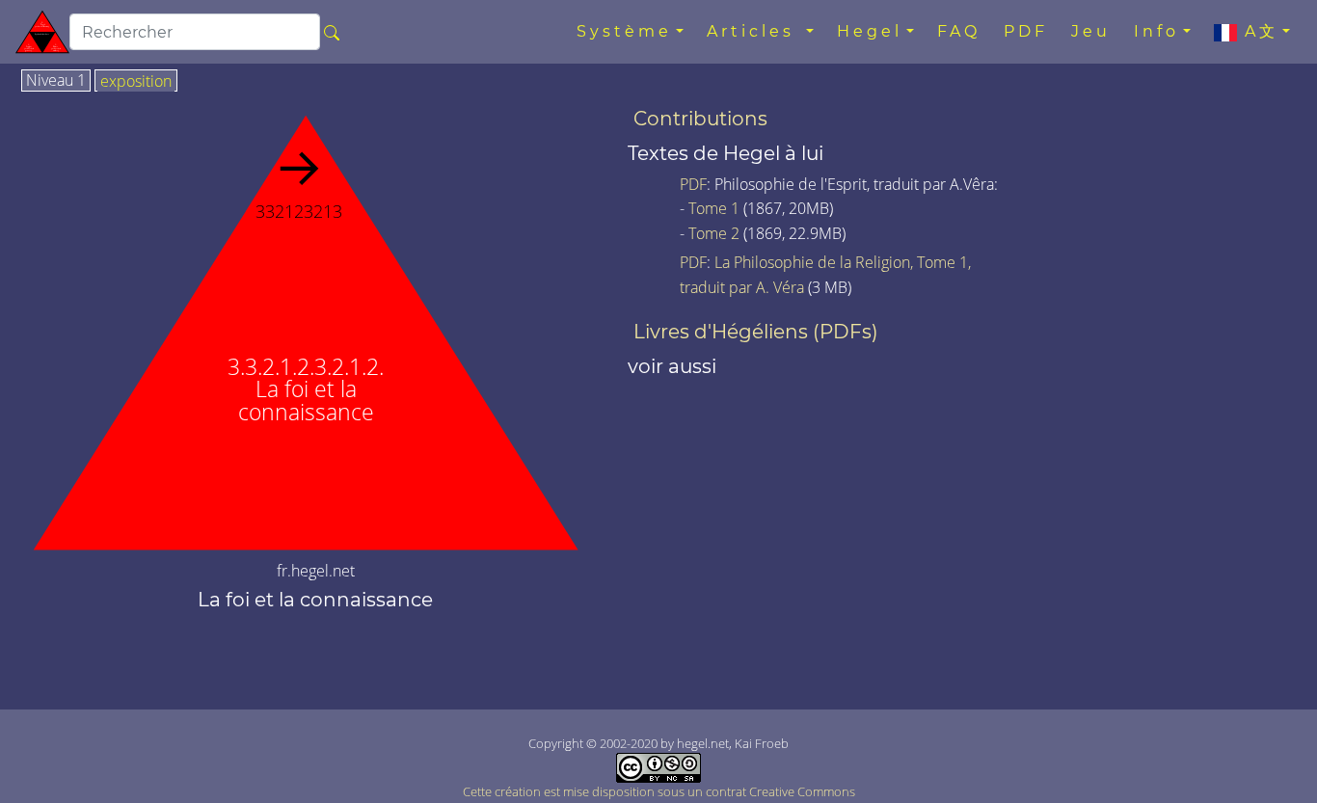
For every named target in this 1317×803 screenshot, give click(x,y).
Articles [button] (754, 31)
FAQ (959, 31)
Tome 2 (713, 233)
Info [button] (1156, 31)
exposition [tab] (136, 82)
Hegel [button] (869, 31)
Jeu (1091, 31)
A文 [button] (1257, 31)
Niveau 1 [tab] (56, 81)
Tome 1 (713, 208)
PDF (1026, 31)
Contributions (700, 118)
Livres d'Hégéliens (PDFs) (755, 331)
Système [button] (624, 31)
